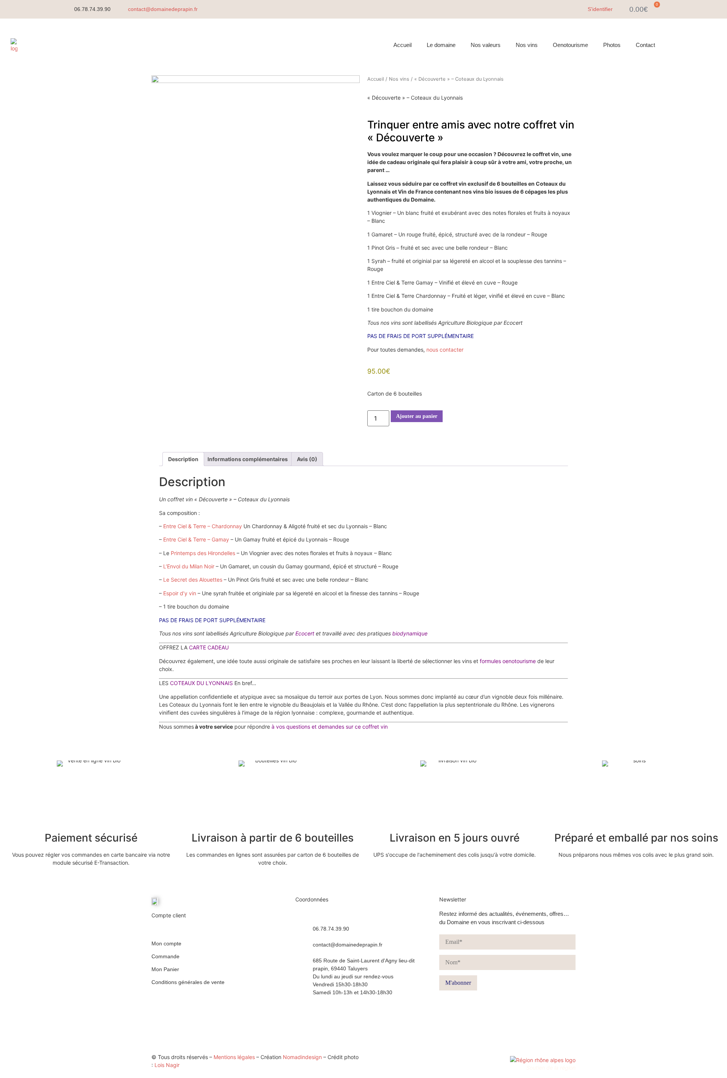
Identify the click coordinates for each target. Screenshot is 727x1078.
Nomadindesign (302, 1057)
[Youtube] (711, 45)
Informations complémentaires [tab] (247, 459)
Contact (645, 45)
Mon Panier (165, 969)
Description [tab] (183, 459)
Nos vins (527, 45)
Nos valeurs (486, 45)
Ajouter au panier (416, 416)
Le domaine (441, 45)
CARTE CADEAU (209, 647)
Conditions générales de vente (188, 982)
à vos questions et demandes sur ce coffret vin (329, 726)
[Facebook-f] (677, 45)
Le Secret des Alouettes (192, 579)
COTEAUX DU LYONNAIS (201, 683)
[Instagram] (694, 45)
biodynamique (409, 633)
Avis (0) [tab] (307, 459)
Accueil (402, 45)
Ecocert (305, 633)
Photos (612, 45)
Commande (165, 956)
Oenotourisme (570, 45)
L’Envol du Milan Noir (188, 566)
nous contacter (444, 349)
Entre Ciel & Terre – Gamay (196, 539)
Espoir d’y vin (179, 593)
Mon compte (166, 943)
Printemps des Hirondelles (203, 553)
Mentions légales (234, 1057)
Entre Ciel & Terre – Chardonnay (202, 526)
